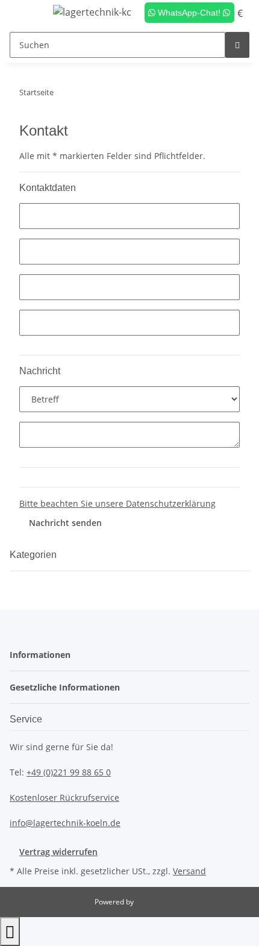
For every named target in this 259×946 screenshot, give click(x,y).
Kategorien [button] (34, 555)
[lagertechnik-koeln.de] (92, 11)
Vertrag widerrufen (58, 851)
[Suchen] (237, 45)
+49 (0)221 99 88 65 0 (69, 772)
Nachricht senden (65, 522)
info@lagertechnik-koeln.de (65, 823)
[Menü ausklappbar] (25, 14)
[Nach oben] (10, 931)
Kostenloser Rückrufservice (64, 797)
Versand (189, 871)
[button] (44, 654)
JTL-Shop (150, 902)
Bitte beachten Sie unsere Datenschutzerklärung (117, 503)
